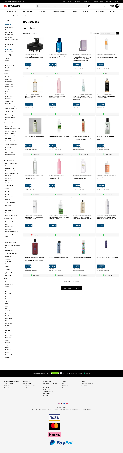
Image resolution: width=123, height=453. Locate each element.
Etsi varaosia (95, 1)
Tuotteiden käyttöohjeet (87, 383)
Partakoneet (8, 138)
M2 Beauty (8, 328)
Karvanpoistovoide (10, 226)
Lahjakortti (77, 1)
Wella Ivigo (8, 362)
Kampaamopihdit (9, 168)
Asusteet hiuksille (9, 160)
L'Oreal (7, 325)
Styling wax (8, 261)
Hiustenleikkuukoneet (10, 131)
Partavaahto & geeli (10, 154)
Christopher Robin (9, 298)
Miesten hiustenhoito (10, 242)
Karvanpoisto (8, 218)
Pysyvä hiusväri (9, 68)
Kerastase (8, 315)
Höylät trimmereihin (10, 136)
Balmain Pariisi (9, 289)
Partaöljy (6, 188)
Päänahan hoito (8, 111)
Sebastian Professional (11, 354)
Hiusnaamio (8, 275)
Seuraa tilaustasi (47, 389)
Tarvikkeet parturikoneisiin (12, 140)
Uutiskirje (64, 387)
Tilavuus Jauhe (9, 264)
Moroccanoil (8, 337)
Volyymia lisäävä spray (11, 108)
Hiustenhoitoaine (9, 29)
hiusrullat (7, 183)
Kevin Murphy (8, 318)
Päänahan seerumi (10, 119)
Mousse (7, 91)
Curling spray (8, 81)
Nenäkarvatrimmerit (10, 133)
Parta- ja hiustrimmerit (10, 123)
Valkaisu (7, 58)
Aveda (7, 286)
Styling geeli (8, 98)
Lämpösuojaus (9, 86)
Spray (6, 93)
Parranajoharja (9, 152)
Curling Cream (8, 79)
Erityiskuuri (7, 269)
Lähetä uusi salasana (28, 387)
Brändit (6, 278)
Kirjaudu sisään (27, 383)
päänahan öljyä (9, 272)
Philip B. (7, 345)
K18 (6, 320)
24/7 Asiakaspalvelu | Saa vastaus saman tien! (15, 1)
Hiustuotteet (8, 24)
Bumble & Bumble (9, 294)
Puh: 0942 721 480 (87, 409)
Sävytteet (8, 70)
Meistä (63, 383)
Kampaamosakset (10, 170)
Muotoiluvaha (8, 103)
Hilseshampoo (9, 250)
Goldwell (7, 311)
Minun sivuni (45, 395)
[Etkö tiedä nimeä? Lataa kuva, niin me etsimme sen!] (89, 6)
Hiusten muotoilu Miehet (11, 253)
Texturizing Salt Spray (11, 106)
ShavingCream (9, 149)
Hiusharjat (8, 175)
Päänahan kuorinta (10, 117)
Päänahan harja (9, 115)
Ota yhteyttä (65, 385)
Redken (7, 347)
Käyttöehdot (7, 385)
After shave (8, 147)
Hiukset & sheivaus (9, 202)
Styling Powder (9, 101)
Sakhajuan (8, 357)
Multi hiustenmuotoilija (11, 215)
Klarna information (8, 387)
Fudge (7, 306)
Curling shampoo (9, 27)
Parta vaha (8, 199)
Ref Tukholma (8, 350)
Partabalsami (8, 192)
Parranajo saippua (10, 157)
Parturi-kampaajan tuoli (11, 173)
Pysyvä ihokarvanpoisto (11, 231)
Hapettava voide (9, 65)
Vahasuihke (8, 266)
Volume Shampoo (9, 51)
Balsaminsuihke (9, 32)
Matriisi (7, 332)
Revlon (7, 352)
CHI (6, 296)
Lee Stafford (8, 323)
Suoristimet (8, 208)
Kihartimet (8, 205)
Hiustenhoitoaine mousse (11, 39)
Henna (7, 63)
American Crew (9, 284)
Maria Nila (7, 330)
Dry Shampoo (8, 49)
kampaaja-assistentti (11, 163)
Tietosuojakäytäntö (9, 383)
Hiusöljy (7, 89)
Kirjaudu (116, 1)
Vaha (6, 236)
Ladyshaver (8, 229)
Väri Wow (7, 301)
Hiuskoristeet (8, 180)
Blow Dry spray (9, 76)
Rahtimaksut (46, 387)
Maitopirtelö (8, 335)
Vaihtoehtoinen (9, 281)
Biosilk (7, 291)
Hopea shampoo (9, 44)
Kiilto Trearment (9, 34)
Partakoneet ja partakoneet (12, 128)
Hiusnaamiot (8, 37)
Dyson (6, 303)
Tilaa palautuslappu (48, 391)
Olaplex (7, 340)
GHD (6, 308)
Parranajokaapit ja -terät (11, 234)
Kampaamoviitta (9, 166)
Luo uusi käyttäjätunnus (105, 1)
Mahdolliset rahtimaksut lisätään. (31, 68)
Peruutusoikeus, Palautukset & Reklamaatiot (50, 384)
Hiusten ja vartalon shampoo (12, 245)
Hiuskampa (8, 178)
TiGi (6, 359)
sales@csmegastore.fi (77, 409)
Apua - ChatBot (47, 393)
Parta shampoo (9, 196)
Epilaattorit (8, 224)
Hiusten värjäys (8, 55)
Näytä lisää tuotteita (71, 288)
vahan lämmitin (9, 239)
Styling (6, 73)
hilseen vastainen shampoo (12, 46)
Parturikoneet (8, 126)
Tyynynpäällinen (9, 185)
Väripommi (8, 60)
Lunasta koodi (86, 1)
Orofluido (7, 342)
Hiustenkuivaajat (9, 210)
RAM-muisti (84, 385)
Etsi (117, 33)
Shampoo (7, 42)
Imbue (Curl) (8, 313)
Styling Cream (8, 96)
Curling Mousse (9, 84)
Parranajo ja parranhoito (11, 144)
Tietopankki (70, 1)
